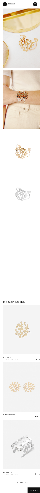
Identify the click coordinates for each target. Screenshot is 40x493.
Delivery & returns (9, 3)
